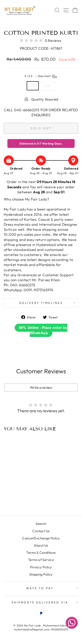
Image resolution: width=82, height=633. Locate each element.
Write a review (41, 387)
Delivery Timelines (41, 303)
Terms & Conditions (41, 553)
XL (32, 85)
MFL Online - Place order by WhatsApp (43, 330)
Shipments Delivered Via (40, 602)
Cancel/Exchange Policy (41, 538)
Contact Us (40, 531)
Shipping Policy (40, 574)
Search (41, 524)
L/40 (47, 85)
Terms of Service (41, 560)
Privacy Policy (41, 567)
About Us (41, 545)
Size (38, 76)
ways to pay (40, 588)
